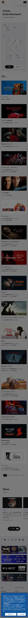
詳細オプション (10, 614)
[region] (14, 605)
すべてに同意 (21, 614)
